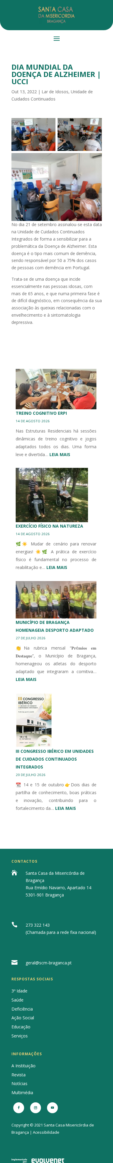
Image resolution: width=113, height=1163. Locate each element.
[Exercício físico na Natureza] (52, 495)
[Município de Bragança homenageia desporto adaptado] (56, 599)
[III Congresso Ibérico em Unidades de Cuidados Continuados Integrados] (34, 720)
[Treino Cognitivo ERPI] (56, 389)
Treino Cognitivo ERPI (41, 413)
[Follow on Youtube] (52, 1107)
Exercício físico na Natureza (49, 526)
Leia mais (59, 454)
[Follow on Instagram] (35, 1107)
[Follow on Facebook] (18, 1107)
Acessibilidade (46, 1132)
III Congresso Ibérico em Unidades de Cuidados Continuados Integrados (55, 759)
